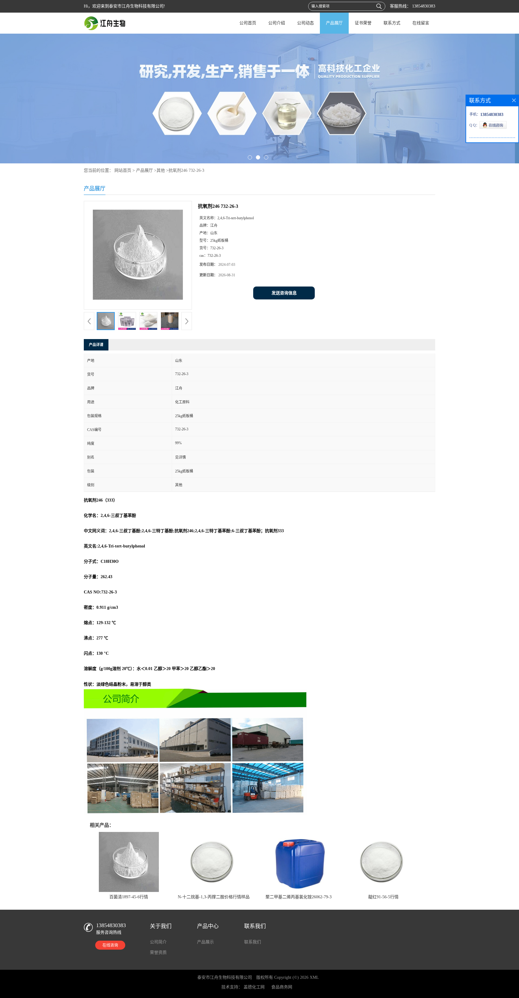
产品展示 (205, 942)
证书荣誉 (363, 23)
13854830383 (423, 6)
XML (314, 977)
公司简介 (158, 942)
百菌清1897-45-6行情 (128, 897)
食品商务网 (281, 987)
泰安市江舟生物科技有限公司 (224, 977)
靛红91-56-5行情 (383, 897)
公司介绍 (276, 23)
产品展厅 (334, 23)
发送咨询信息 (284, 293)
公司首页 (247, 23)
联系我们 (252, 942)
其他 (160, 170)
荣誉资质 (158, 952)
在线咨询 (110, 945)
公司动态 (305, 23)
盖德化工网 (254, 987)
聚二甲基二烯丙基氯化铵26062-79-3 (299, 897)
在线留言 (420, 23)
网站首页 (122, 170)
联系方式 (392, 23)
